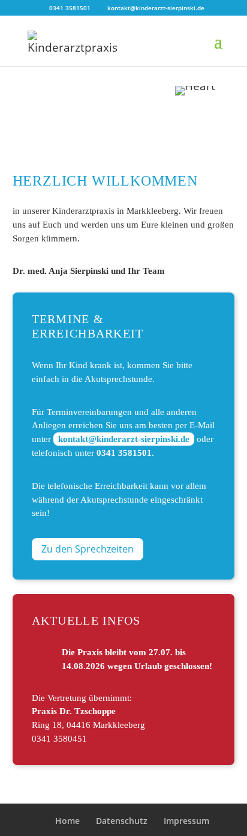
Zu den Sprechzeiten (87, 549)
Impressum (186, 820)
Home (67, 820)
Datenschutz (121, 820)
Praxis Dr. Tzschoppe (74, 711)
